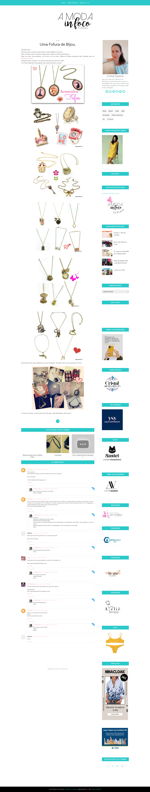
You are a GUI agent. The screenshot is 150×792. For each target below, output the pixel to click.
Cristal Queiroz (37, 489)
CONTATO (83, 2)
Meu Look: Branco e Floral (120, 243)
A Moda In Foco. (71, 789)
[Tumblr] (113, 92)
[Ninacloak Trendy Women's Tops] (115, 719)
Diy (104, 119)
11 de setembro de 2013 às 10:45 (41, 469)
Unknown (30, 469)
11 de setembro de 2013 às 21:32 (49, 600)
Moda (104, 111)
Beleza (111, 111)
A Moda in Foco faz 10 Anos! (110, 193)
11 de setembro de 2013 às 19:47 (38, 557)
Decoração (106, 115)
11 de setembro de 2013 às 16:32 (40, 533)
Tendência (110, 119)
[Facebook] (106, 92)
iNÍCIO (63, 2)
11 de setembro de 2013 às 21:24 (49, 572)
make (122, 111)
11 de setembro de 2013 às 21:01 (49, 488)
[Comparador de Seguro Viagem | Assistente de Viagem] (115, 749)
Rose (28, 558)
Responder (29, 482)
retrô (57, 40)
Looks (117, 111)
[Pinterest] (120, 92)
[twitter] (123, 92)
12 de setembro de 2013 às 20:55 (49, 624)
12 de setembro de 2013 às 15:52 (40, 636)
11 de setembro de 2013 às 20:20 (43, 584)
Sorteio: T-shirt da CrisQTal (120, 234)
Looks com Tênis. (119, 270)
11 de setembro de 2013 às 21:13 (49, 547)
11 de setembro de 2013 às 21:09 (49, 515)
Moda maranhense (117, 115)
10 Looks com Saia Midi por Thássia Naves (121, 252)
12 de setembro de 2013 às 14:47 (41, 610)
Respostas (32, 485)
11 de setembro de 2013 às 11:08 (41, 499)
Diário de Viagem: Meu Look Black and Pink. (121, 262)
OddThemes (96, 789)
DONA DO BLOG (73, 2)
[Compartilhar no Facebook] (58, 421)
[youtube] (117, 92)
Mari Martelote (31, 584)
